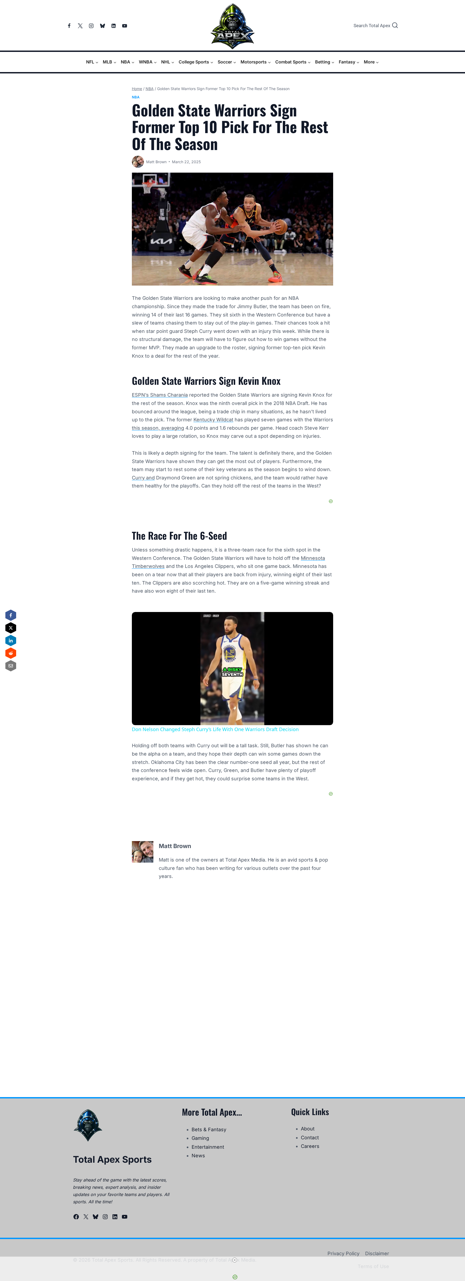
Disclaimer (377, 1253)
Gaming (200, 1138)
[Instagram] (91, 26)
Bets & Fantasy (209, 1129)
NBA (135, 97)
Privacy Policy (343, 1253)
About (308, 1128)
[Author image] (138, 162)
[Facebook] (69, 26)
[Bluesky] (102, 26)
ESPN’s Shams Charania (160, 395)
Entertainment (208, 1147)
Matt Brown (156, 161)
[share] (322, 618)
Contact (310, 1137)
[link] (140, 620)
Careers (310, 1146)
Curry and (143, 478)
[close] (234, 1260)
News (198, 1155)
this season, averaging (158, 428)
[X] (80, 26)
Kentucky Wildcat (213, 419)
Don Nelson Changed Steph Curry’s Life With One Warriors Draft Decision (232, 621)
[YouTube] (124, 26)
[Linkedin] (113, 26)
